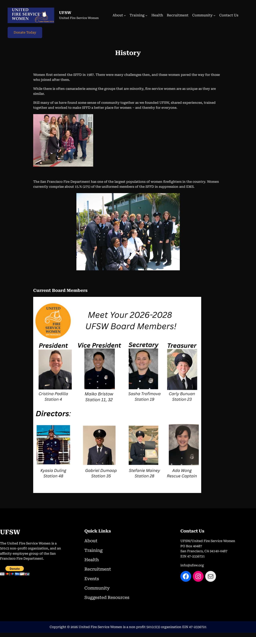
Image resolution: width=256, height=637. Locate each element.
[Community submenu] (214, 15)
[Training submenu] (146, 15)
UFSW (65, 12)
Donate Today (25, 32)
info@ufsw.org (192, 565)
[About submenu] (125, 15)
